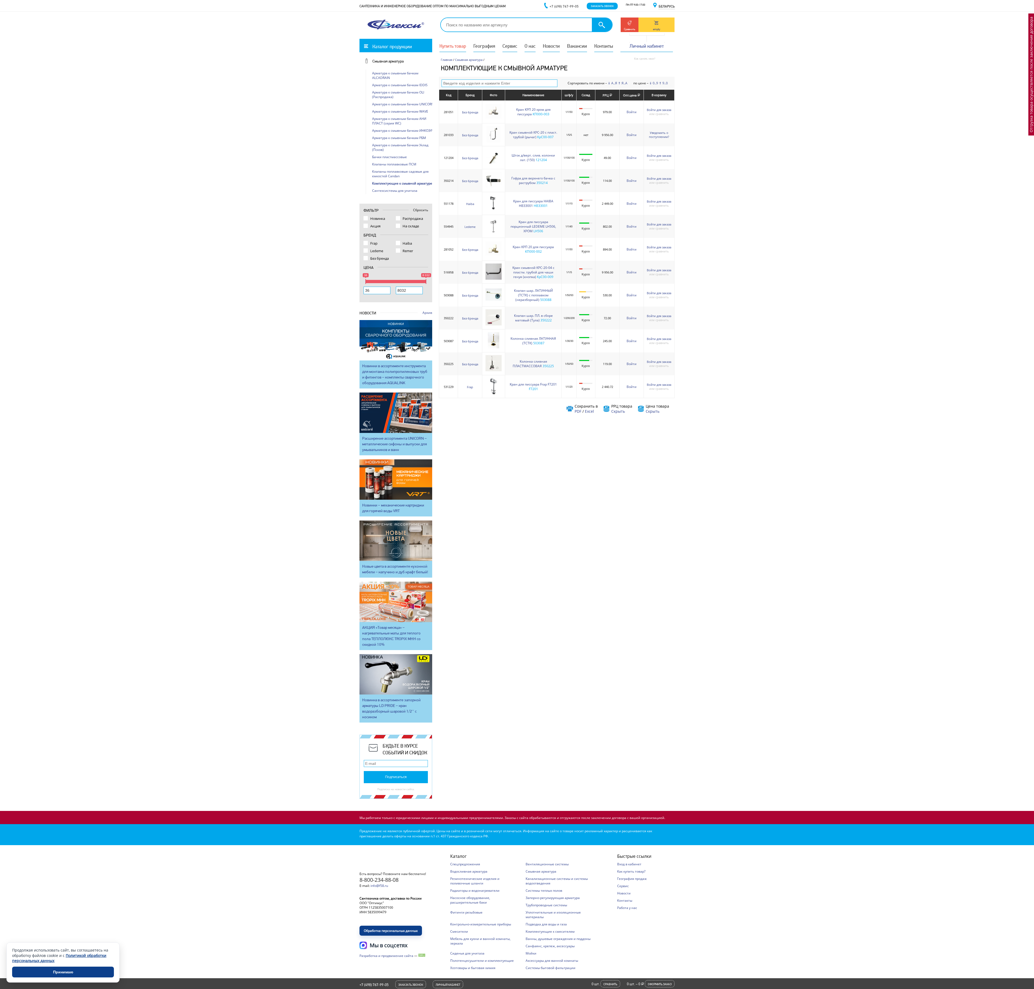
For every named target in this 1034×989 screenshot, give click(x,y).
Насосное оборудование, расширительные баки (470, 900)
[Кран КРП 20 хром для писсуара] (493, 118)
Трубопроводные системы (546, 905)
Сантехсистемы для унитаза (394, 190)
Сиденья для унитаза (467, 953)
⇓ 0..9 (653, 83)
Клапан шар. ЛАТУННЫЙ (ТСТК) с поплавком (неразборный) (533, 295)
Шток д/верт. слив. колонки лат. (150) (533, 157)
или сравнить (659, 114)
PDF (578, 411)
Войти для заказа (659, 110)
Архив (427, 312)
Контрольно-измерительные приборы (480, 924)
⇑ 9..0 (663, 83)
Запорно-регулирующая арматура (553, 898)
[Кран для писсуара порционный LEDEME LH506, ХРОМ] (493, 233)
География (484, 46)
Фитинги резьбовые (466, 912)
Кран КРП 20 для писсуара (533, 247)
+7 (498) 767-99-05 (374, 985)
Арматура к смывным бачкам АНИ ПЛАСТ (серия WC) (399, 121)
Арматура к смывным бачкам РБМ (399, 138)
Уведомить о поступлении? (659, 135)
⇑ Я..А (622, 83)
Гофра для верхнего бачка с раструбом (533, 180)
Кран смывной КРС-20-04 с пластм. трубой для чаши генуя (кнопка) (533, 272)
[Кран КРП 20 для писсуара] (493, 256)
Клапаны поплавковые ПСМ (394, 164)
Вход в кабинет (629, 864)
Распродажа (413, 218)
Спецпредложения (465, 864)
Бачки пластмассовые (389, 157)
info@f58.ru (379, 885)
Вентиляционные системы (547, 864)
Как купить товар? (631, 871)
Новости (551, 46)
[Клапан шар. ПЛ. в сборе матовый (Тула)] (493, 324)
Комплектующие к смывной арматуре (402, 183)
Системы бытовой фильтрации (550, 968)
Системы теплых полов (544, 890)
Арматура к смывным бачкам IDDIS (400, 85)
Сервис (509, 46)
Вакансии (577, 46)
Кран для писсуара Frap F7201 (533, 384)
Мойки (531, 953)
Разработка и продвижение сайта (386, 955)
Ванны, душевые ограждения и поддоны (558, 938)
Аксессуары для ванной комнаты (552, 960)
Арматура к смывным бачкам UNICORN (403, 104)
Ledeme (470, 227)
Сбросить (420, 210)
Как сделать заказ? (644, 58)
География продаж (632, 878)
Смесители (459, 931)
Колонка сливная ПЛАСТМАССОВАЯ (530, 363)
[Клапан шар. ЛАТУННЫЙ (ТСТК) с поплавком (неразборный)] (493, 301)
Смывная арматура (388, 61)
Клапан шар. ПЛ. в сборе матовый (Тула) (533, 317)
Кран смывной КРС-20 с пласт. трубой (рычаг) (533, 134)
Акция (375, 226)
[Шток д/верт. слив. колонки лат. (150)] (493, 164)
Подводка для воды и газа (546, 924)
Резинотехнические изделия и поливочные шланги (474, 881)
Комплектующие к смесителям (550, 931)
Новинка (377, 218)
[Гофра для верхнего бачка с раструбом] (493, 187)
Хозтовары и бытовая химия (472, 968)
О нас (530, 46)
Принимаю (63, 972)
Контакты (603, 46)
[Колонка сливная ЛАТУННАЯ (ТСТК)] (493, 347)
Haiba (470, 204)
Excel (589, 411)
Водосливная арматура (468, 871)
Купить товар (452, 46)
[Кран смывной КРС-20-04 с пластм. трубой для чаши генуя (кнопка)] (493, 278)
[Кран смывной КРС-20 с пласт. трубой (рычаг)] (493, 141)
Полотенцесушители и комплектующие (482, 960)
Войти (632, 112)
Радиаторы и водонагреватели (474, 890)
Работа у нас (627, 907)
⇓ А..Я (612, 83)
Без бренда (470, 112)
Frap (470, 387)
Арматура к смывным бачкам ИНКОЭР (402, 130)
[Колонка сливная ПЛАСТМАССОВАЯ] (493, 370)
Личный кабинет (647, 46)
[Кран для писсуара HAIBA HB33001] (493, 210)
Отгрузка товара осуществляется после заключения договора (1031, 74)
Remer (408, 250)
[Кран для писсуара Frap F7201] (493, 393)
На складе (411, 226)
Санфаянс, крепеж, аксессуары (550, 946)
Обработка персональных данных (391, 930)
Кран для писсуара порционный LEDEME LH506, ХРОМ (533, 226)
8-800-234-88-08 (379, 879)
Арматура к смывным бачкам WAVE (400, 111)
